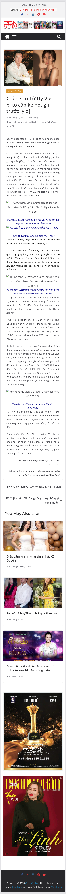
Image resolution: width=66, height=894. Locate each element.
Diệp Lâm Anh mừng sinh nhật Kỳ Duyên (30, 558)
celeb (11, 122)
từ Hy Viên (10, 126)
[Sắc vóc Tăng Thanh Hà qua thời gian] (32, 579)
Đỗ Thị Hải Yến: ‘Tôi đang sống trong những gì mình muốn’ (32, 500)
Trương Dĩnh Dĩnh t (48, 122)
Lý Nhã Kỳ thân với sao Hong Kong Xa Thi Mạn (34, 486)
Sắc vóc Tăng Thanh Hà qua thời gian (32, 613)
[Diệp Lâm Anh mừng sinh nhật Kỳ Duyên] (32, 523)
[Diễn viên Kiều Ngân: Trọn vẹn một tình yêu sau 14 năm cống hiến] (32, 632)
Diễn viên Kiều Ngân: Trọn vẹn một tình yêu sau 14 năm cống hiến (31, 668)
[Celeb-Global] (7, 36)
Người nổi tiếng (14, 91)
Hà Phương (33, 117)
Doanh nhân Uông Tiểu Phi (26, 122)
